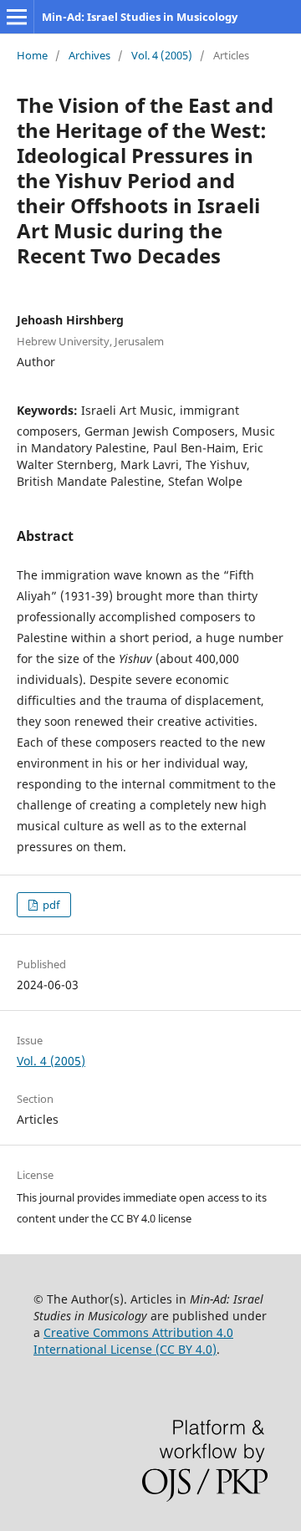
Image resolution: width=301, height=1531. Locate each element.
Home (32, 55)
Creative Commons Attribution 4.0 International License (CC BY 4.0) (133, 1340)
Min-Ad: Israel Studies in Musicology (139, 16)
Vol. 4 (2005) (161, 55)
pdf (49, 904)
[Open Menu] (16, 16)
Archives (89, 55)
